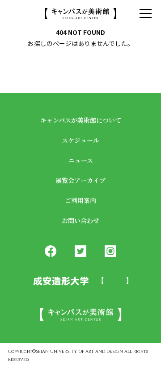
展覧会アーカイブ (80, 180)
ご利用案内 (80, 200)
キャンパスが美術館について (80, 120)
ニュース (80, 160)
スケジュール (80, 140)
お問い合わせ (80, 220)
